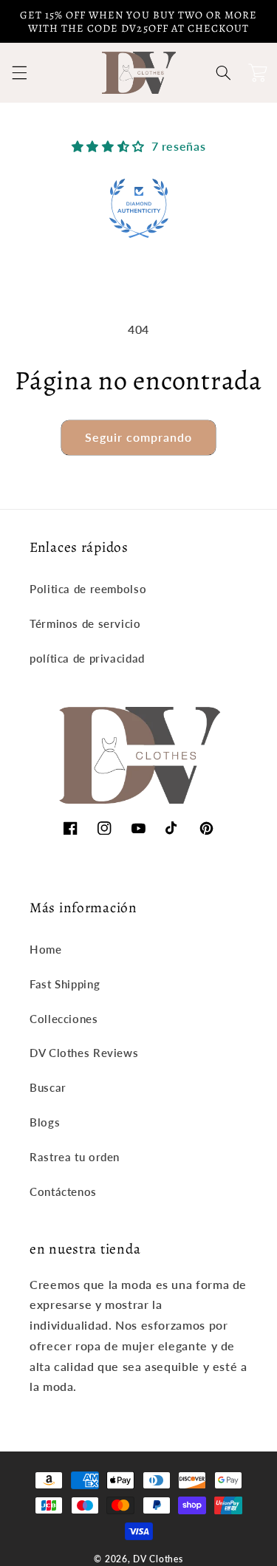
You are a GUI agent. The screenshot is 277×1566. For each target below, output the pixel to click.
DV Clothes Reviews (84, 1052)
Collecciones (64, 1018)
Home (46, 949)
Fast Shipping (65, 984)
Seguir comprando (139, 437)
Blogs (45, 1122)
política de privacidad (87, 658)
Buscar (48, 1087)
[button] (19, 73)
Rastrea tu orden (75, 1156)
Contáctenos (63, 1191)
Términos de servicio (85, 623)
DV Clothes (157, 1559)
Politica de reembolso (88, 588)
